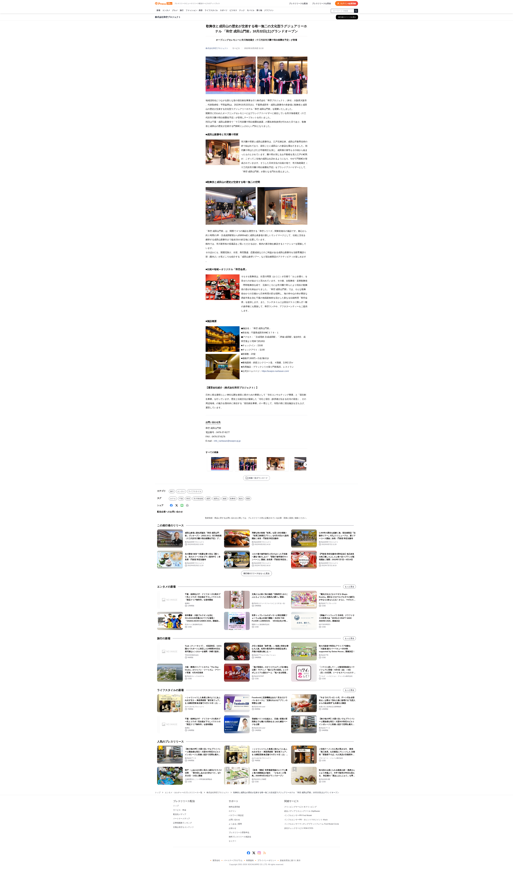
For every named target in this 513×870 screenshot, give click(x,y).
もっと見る (349, 587)
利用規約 (250, 860)
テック (242, 10)
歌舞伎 (233, 498)
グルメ (175, 10)
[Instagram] (259, 852)
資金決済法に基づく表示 (290, 860)
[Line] (182, 505)
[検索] (356, 11)
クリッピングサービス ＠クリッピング (300, 807)
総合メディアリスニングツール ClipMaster (302, 811)
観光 (241, 498)
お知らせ (232, 828)
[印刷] (187, 505)
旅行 (182, 10)
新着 (158, 10)
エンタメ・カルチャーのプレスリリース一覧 (183, 792)
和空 (188, 498)
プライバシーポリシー (266, 860)
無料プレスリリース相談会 (240, 837)
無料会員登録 (234, 807)
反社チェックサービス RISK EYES (298, 828)
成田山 (216, 498)
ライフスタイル (211, 10)
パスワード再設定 (236, 815)
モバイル (250, 10)
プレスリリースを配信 (298, 3)
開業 (248, 498)
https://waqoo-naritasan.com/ (275, 371)
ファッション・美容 (194, 10)
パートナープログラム (233, 860)
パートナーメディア (181, 818)
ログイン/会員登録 (348, 3)
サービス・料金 (179, 810)
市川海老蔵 (198, 498)
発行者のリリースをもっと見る (256, 573)
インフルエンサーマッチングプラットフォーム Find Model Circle (311, 824)
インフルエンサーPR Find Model (298, 815)
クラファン (269, 10)
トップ (158, 792)
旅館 (224, 498)
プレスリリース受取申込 (239, 832)
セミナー (232, 841)
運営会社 (216, 860)
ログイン (232, 811)
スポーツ (223, 10)
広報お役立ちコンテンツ (183, 827)
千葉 (181, 498)
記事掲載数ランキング (182, 823)
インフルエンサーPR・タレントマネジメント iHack (306, 820)
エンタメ (166, 10)
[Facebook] (171, 505)
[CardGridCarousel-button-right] (306, 464)
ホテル (173, 498)
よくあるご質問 (235, 824)
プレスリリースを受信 (321, 3)
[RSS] (264, 852)
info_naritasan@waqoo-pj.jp (227, 441)
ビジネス (233, 10)
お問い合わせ (234, 820)
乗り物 (259, 10)
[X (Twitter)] (176, 505)
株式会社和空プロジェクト (217, 48)
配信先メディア (179, 814)
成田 (208, 498)
